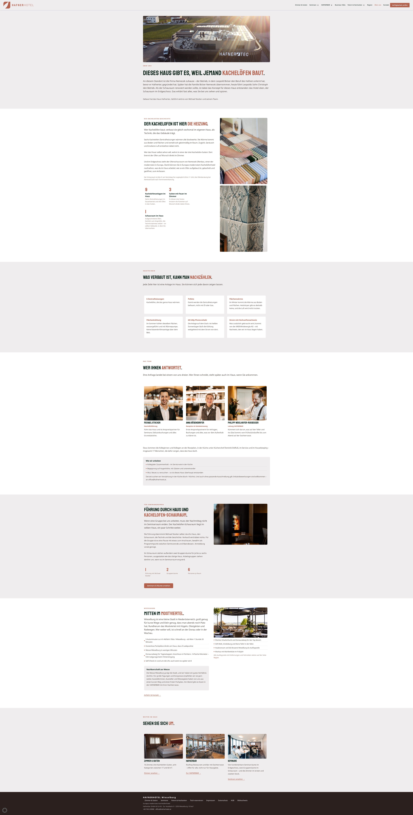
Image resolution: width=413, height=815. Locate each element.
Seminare (312, 5)
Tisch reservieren (196, 800)
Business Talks (340, 5)
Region (369, 5)
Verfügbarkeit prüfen (400, 5)
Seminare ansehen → (236, 779)
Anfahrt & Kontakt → (152, 695)
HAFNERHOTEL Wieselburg (159, 797)
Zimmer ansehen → (152, 773)
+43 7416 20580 (148, 809)
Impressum (210, 800)
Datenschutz (223, 800)
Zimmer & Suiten (301, 5)
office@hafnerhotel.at (163, 809)
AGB (232, 800)
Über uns (377, 5)
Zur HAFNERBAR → (193, 773)
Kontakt (386, 5)
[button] (4, 810)
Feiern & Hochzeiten (355, 5)
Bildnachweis (242, 800)
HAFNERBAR (325, 5)
